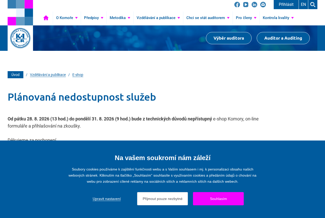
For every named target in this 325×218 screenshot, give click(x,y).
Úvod (46, 17)
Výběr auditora (229, 38)
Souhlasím (218, 199)
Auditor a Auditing (283, 38)
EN (303, 4)
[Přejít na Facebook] (237, 4)
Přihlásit (286, 4)
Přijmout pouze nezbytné (163, 199)
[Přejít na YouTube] (246, 4)
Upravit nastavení (107, 199)
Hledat (312, 4)
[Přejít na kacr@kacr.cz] (263, 4)
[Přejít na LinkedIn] (254, 4)
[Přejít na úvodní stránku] (20, 12)
